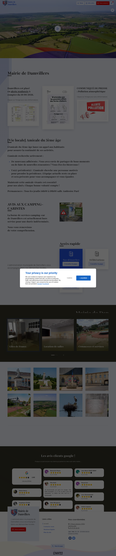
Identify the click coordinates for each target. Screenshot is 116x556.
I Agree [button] (83, 278)
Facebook (45, 284)
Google (39, 284)
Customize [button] (69, 278)
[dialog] (58, 278)
